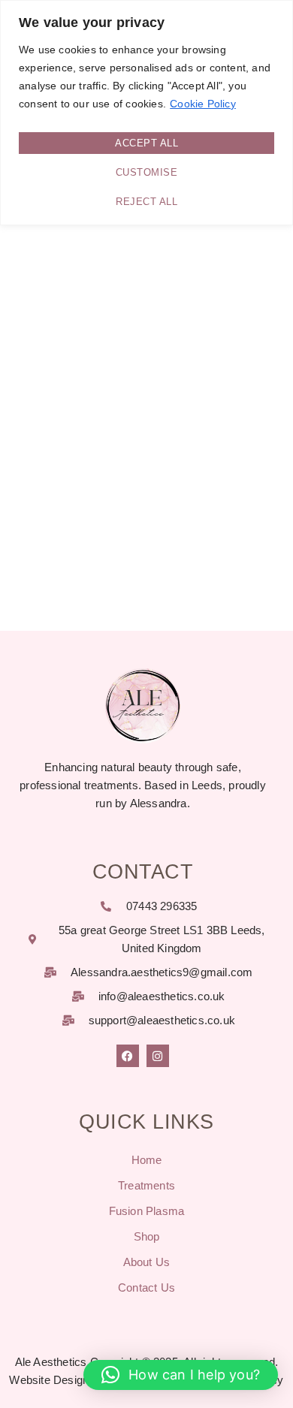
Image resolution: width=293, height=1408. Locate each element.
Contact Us (146, 1287)
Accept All (146, 143)
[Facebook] (127, 1056)
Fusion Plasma (147, 1210)
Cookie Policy (203, 104)
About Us (147, 1262)
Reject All (146, 201)
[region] (146, 112)
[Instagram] (157, 1056)
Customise (147, 172)
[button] (180, 1375)
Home (146, 1159)
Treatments (146, 1185)
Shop (147, 1236)
